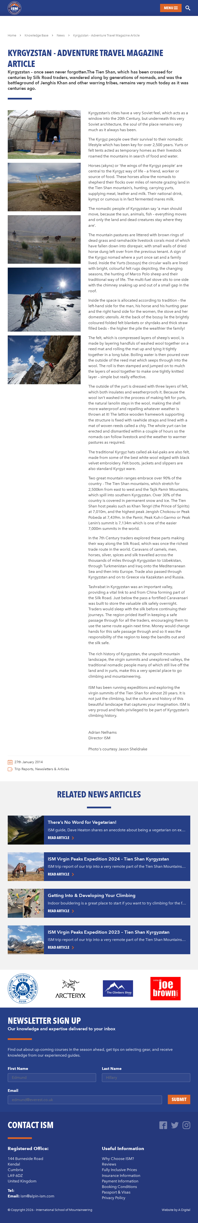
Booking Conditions (119, 1186)
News (61, 35)
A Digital (184, 1210)
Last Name (112, 1068)
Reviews (109, 1164)
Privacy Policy (113, 1197)
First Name (18, 1068)
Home (12, 35)
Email (13, 1090)
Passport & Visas (116, 1192)
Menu (169, 8)
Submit (179, 1099)
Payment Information (120, 1181)
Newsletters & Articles (52, 769)
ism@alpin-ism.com (37, 1196)
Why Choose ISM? (118, 1158)
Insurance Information (121, 1175)
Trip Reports (23, 769)
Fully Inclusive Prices (119, 1169)
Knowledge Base (36, 35)
